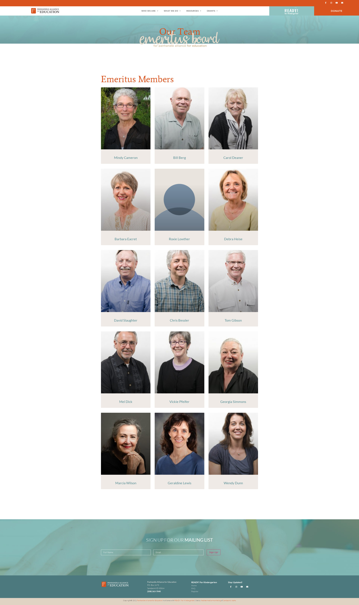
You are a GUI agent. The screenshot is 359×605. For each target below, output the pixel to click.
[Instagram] (331, 2)
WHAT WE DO (171, 11)
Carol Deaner (233, 158)
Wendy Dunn (233, 483)
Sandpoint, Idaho (229, 600)
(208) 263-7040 (154, 591)
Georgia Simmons (233, 402)
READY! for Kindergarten (184, 600)
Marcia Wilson (125, 483)
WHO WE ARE (148, 11)
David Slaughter (125, 320)
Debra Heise (233, 239)
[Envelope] (342, 2)
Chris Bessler (179, 320)
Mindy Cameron (126, 158)
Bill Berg (179, 158)
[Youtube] (337, 2)
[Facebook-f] (325, 2)
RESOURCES (192, 11)
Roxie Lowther (179, 239)
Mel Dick (125, 402)
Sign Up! (213, 552)
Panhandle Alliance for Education (149, 600)
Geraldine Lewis (179, 483)
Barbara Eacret (126, 239)
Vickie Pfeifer (179, 402)
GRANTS (211, 11)
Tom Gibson (233, 320)
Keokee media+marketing (211, 600)
